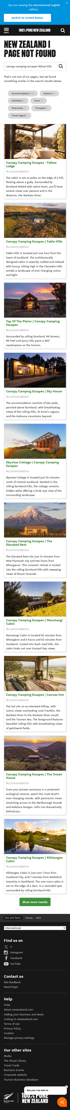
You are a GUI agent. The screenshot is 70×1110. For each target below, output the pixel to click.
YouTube (15, 963)
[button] (6, 30)
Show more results (35, 902)
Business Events (14, 1070)
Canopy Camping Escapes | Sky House (34, 391)
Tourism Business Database (21, 1079)
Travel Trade (11, 1065)
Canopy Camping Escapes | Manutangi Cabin (34, 622)
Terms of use (12, 1024)
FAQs (7, 1005)
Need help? (11, 987)
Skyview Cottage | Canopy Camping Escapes (32, 464)
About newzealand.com (18, 1009)
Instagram (16, 952)
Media (7, 1056)
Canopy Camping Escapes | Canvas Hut (35, 695)
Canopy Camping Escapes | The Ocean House (34, 776)
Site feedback (12, 982)
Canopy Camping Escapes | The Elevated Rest (29, 543)
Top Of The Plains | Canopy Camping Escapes (33, 323)
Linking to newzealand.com (21, 1019)
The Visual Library (15, 1060)
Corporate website (15, 1074)
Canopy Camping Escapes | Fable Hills (34, 241)
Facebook (16, 958)
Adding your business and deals (24, 1014)
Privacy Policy (12, 1028)
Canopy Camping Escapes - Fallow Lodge (31, 164)
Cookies (9, 1033)
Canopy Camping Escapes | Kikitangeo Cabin (34, 859)
